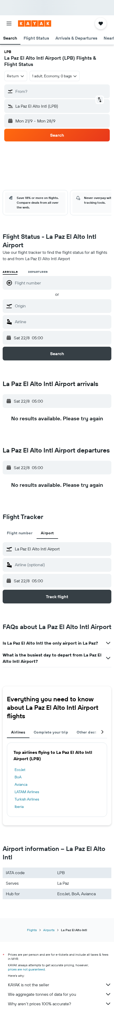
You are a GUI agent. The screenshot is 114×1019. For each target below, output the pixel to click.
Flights (32, 930)
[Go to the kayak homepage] (34, 23)
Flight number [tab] (19, 533)
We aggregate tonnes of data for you (42, 994)
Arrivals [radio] (10, 272)
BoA (18, 777)
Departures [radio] (37, 272)
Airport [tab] (47, 533)
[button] (9, 23)
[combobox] (61, 305)
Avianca (21, 784)
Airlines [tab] (18, 732)
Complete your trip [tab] (51, 732)
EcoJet (20, 769)
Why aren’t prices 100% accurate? (39, 1003)
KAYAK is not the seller (28, 984)
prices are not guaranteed (26, 969)
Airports (49, 930)
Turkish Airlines (27, 799)
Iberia (19, 806)
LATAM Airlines (27, 791)
